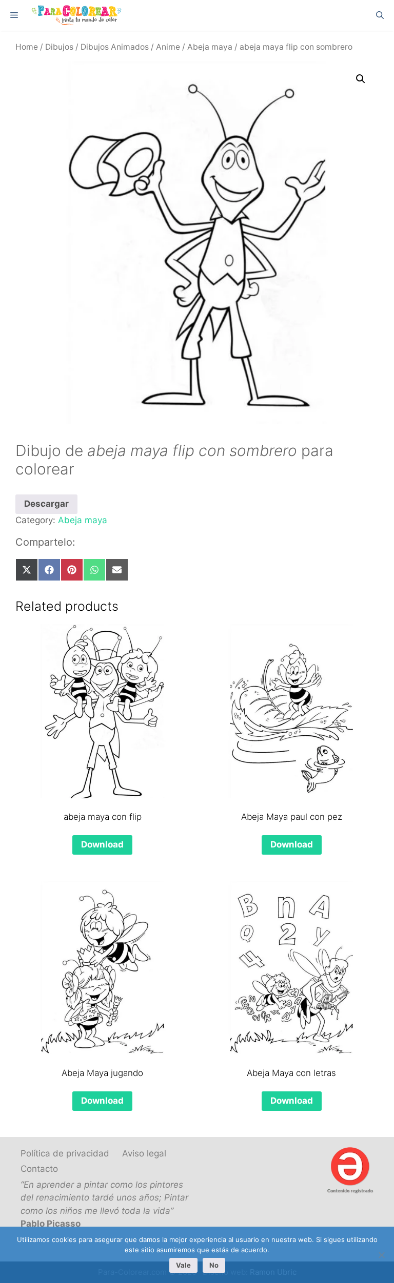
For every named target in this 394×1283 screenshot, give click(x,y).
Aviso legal (144, 1153)
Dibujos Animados (115, 47)
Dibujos (59, 47)
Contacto (39, 1169)
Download (102, 844)
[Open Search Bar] (380, 15)
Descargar (46, 504)
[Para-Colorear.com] (77, 15)
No (214, 1265)
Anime (168, 47)
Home (26, 47)
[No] (381, 1255)
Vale (183, 1265)
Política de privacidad (65, 1153)
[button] (360, 79)
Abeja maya (209, 47)
